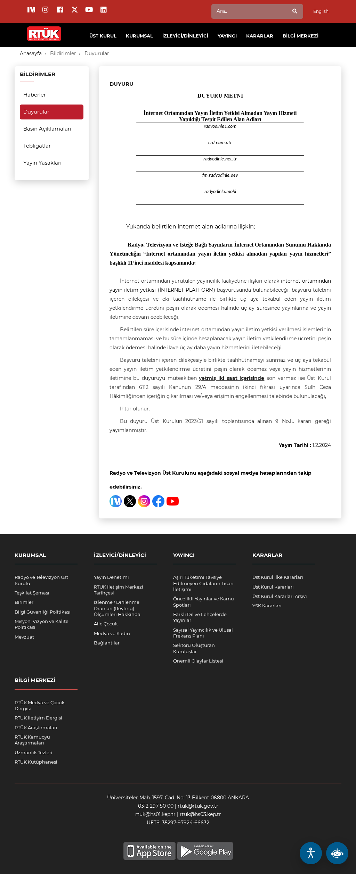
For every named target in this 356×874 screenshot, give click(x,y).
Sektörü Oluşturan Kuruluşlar (194, 648)
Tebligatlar (37, 145)
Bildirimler (63, 53)
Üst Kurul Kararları (273, 587)
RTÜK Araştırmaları (36, 727)
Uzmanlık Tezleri (33, 752)
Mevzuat (24, 637)
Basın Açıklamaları (47, 128)
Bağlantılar (107, 643)
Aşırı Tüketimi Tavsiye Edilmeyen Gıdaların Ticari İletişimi (203, 583)
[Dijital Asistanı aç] (337, 853)
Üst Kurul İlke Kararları (277, 577)
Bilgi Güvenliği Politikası (43, 612)
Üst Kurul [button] (102, 36)
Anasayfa (31, 53)
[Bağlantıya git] (44, 30)
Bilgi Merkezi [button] (300, 36)
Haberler (34, 94)
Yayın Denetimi (111, 577)
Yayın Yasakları (42, 162)
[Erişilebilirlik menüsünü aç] (311, 853)
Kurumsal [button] (139, 36)
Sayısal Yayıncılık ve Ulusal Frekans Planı (203, 633)
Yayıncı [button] (227, 36)
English (321, 11)
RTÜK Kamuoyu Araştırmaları (32, 740)
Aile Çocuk (106, 623)
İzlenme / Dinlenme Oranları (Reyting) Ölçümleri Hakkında (117, 608)
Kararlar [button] (259, 36)
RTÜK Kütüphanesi (36, 762)
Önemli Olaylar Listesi (198, 661)
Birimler (24, 602)
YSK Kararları (267, 605)
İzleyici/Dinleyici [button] (185, 36)
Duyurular (96, 53)
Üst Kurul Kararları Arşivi (279, 596)
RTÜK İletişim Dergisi (38, 718)
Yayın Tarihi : (305, 445)
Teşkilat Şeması (32, 593)
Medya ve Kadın (112, 633)
